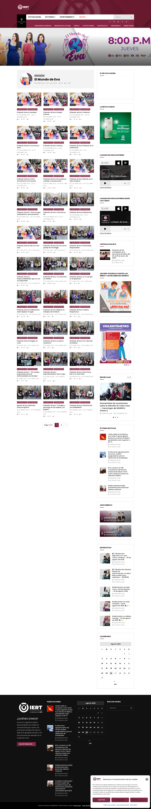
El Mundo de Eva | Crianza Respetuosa (79, 311)
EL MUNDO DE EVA (39, 75)
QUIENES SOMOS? (129, 26)
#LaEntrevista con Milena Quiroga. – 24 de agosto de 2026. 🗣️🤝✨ (121, 618)
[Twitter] (114, 22)
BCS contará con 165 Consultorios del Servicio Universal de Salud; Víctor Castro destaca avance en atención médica (118, 472)
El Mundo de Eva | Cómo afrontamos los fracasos (26, 180)
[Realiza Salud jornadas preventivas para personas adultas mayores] (103, 488)
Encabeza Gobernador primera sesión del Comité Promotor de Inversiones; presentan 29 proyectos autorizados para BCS (63, 786)
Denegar (120, 800)
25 (107, 673)
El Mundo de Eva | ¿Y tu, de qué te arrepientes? (81, 278)
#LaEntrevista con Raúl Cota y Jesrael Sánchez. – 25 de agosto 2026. (121, 589)
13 (115, 663)
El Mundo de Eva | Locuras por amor (28, 147)
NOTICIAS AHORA (34, 17)
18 (106, 668)
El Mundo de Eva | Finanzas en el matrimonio (81, 147)
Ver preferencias (139, 800)
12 (111, 663)
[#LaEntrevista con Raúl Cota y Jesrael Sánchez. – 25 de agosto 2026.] (105, 592)
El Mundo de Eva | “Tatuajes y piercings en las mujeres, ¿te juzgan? (54, 407)
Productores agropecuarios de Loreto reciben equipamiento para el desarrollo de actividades (118, 455)
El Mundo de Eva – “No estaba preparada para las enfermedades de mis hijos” (28, 374)
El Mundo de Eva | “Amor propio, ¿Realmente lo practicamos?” (29, 213)
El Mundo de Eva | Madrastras (81, 212)
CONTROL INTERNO (88, 26)
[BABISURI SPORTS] (115, 516)
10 (102, 663)
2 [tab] (115, 417)
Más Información (26, 744)
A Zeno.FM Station (105, 187)
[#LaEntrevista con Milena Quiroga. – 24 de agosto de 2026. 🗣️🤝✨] (105, 621)
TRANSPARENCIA (115, 26)
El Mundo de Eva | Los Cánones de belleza (81, 342)
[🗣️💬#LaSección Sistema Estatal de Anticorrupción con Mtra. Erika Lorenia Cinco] (105, 574)
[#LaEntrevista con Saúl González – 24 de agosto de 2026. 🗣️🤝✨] (105, 606)
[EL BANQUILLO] (115, 531)
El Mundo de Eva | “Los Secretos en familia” (55, 278)
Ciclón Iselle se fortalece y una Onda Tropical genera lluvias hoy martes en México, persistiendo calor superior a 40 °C (119, 438)
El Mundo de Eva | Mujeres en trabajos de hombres (54, 311)
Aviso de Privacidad (122, 805)
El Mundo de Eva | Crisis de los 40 (54, 213)
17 (102, 668)
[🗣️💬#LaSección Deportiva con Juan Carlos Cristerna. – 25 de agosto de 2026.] (105, 558)
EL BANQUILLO (109, 532)
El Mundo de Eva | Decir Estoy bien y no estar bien (80, 373)
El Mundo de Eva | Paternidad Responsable (80, 247)
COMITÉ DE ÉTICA (102, 26)
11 (106, 663)
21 (120, 668)
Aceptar (101, 800)
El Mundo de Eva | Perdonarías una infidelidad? (81, 406)
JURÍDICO (77, 26)
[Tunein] (130, 22)
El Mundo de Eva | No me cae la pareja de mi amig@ (55, 247)
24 (102, 673)
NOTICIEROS (49, 17)
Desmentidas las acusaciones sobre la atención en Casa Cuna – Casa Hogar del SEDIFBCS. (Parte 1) (115, 407)
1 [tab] (113, 417)
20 (115, 668)
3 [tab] (117, 417)
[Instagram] (122, 22)
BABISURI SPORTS (111, 518)
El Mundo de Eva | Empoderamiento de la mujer (54, 373)
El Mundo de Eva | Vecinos (53, 146)
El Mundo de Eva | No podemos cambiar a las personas (54, 180)
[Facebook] (110, 22)
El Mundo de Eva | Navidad (26, 112)
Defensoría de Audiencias (43, 26)
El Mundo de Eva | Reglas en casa (27, 342)
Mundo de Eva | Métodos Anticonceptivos (26, 406)
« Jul (115, 682)
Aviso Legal (77, 805)
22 (124, 668)
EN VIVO (82, 17)
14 (120, 663)
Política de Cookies (109, 805)
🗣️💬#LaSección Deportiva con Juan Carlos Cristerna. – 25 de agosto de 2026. (121, 557)
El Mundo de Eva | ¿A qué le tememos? (53, 342)
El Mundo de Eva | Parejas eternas (52, 113)
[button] (147, 779)
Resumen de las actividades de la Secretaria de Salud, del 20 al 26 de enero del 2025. (121, 254)
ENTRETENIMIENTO (67, 17)
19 (111, 668)
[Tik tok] (126, 22)
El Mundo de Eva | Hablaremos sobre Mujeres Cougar (28, 311)
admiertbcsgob (119, 260)
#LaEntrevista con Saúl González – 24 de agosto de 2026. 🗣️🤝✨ (121, 604)
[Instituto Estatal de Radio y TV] (23, 7)
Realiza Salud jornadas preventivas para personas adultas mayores (118, 488)
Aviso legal (133, 805)
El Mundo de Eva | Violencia (80, 112)
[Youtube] (118, 22)
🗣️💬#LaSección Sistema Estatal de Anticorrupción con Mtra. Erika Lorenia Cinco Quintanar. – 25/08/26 (121, 573)
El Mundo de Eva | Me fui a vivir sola (28, 247)
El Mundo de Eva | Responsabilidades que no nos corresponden (28, 279)
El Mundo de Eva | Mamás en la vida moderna (81, 180)
